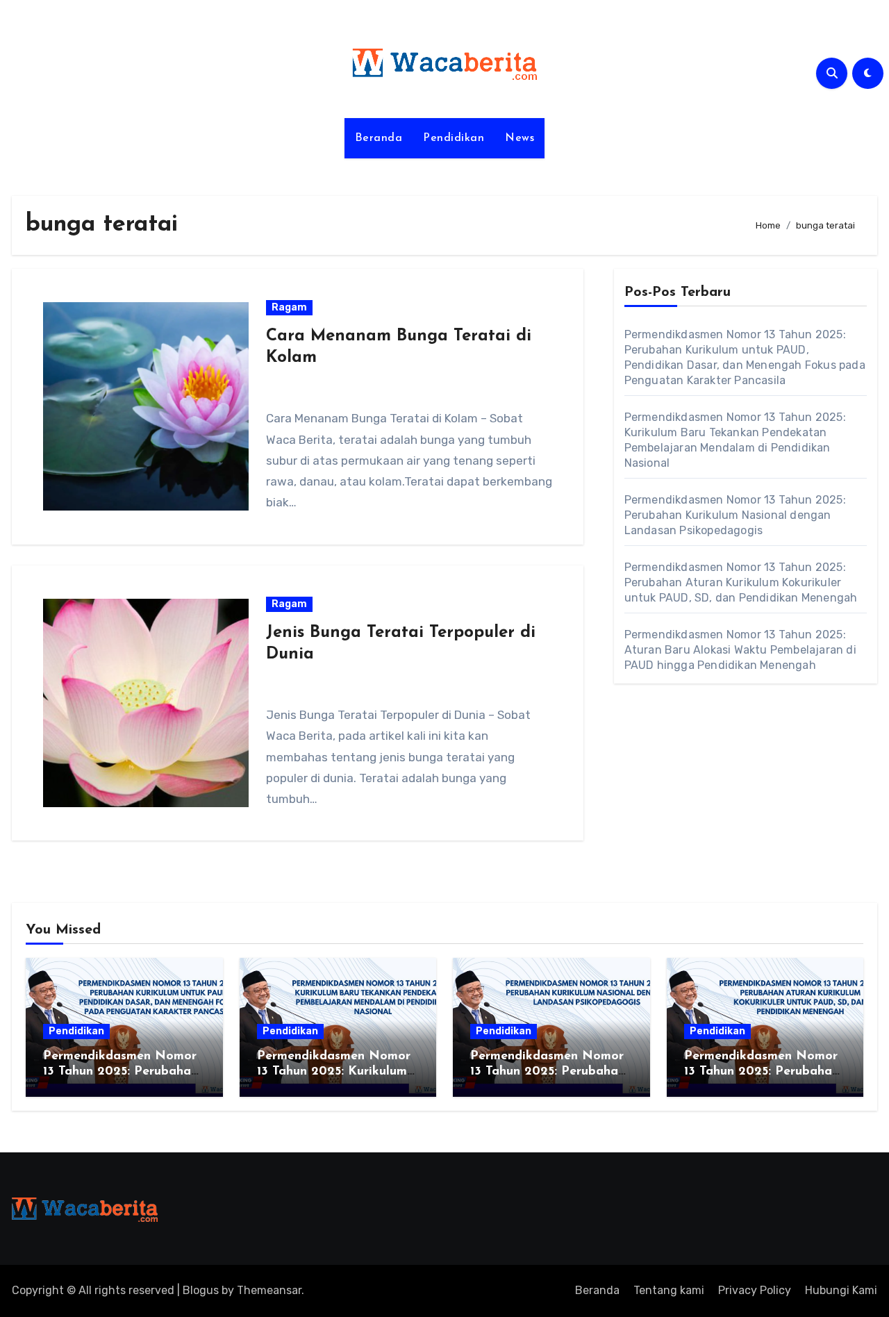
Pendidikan (453, 138)
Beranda (379, 138)
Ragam (289, 307)
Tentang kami (668, 1290)
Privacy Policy (754, 1290)
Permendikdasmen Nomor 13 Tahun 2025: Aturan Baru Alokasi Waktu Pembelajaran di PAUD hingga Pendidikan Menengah (740, 650)
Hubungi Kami (841, 1290)
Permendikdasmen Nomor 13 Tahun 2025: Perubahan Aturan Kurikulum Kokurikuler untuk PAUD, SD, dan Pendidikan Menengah (741, 582)
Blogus (201, 1290)
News (519, 138)
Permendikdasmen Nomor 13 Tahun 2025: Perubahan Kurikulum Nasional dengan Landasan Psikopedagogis (735, 515)
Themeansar (269, 1290)
